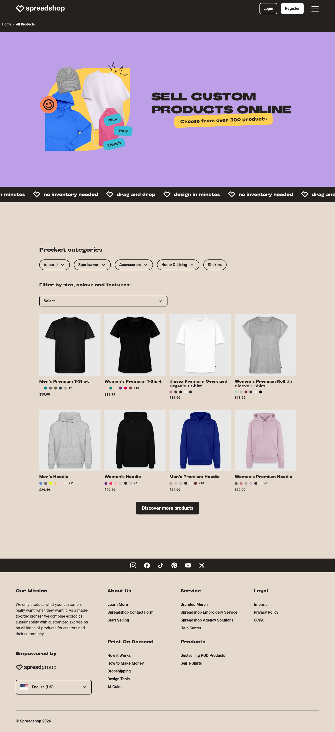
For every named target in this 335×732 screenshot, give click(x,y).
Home (6, 24)
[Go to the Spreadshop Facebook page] (147, 565)
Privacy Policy (266, 612)
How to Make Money (125, 663)
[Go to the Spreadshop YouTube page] (188, 565)
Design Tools (118, 679)
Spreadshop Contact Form (130, 612)
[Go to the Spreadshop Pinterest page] (174, 565)
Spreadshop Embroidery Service (208, 612)
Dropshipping (119, 671)
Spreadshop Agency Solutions (206, 620)
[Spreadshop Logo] (40, 8)
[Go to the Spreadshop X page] (202, 565)
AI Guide (115, 686)
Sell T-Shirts (191, 663)
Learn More (117, 604)
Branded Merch (194, 604)
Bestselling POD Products (202, 655)
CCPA (259, 620)
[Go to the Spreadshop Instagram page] (133, 565)
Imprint (260, 604)
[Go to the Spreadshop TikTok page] (161, 565)
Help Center (190, 628)
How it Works (119, 655)
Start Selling (118, 620)
